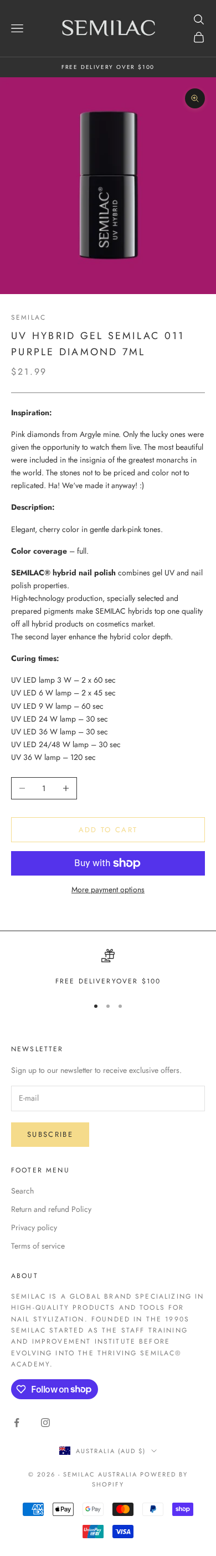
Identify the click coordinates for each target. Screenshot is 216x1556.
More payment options (108, 889)
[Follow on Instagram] (45, 1422)
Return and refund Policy (51, 1209)
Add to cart (108, 829)
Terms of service (38, 1245)
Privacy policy (34, 1227)
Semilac (28, 317)
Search (22, 1190)
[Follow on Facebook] (16, 1422)
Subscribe (50, 1134)
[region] (108, 968)
